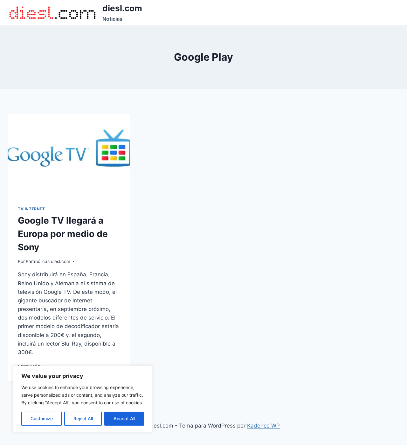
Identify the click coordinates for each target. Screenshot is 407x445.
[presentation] (69, 155)
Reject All (83, 418)
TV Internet (31, 208)
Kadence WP (263, 425)
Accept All (124, 418)
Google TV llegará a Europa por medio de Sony (63, 234)
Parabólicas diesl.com (48, 261)
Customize (42, 418)
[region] (83, 399)
